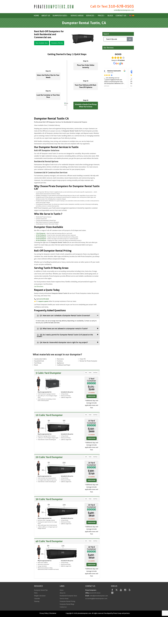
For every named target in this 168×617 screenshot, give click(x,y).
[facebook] (112, 590)
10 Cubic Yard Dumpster (49, 415)
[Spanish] (132, 15)
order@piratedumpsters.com (124, 10)
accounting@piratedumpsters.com (96, 598)
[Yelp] (129, 590)
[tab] (67, 315)
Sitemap (36, 601)
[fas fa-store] (112, 593)
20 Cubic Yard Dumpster (49, 457)
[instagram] (125, 590)
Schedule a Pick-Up (57, 43)
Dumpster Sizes (60, 15)
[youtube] (121, 590)
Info (86, 372)
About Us (45, 15)
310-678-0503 (121, 6)
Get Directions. (38, 286)
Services (90, 15)
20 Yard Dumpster (41, 237)
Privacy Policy (44, 613)
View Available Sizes (42, 43)
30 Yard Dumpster (41, 238)
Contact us (121, 15)
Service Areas (77, 15)
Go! (130, 39)
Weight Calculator (40, 596)
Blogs (110, 15)
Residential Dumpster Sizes (68, 596)
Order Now (91, 396)
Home (36, 15)
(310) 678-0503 (95, 593)
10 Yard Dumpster (41, 235)
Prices (101, 15)
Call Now (95, 372)
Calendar (37, 598)
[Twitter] (116, 590)
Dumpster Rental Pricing (67, 601)
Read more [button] (110, 86)
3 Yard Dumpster (41, 233)
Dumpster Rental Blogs (67, 604)
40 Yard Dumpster (41, 240)
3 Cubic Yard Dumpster (48, 372)
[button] (131, 78)
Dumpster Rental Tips (41, 590)
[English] (130, 15)
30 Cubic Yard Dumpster (49, 499)
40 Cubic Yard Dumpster (49, 541)
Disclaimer (53, 613)
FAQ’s (36, 593)
